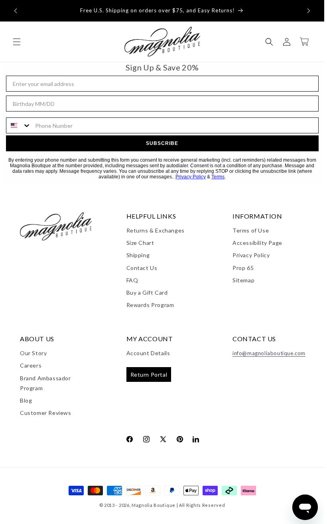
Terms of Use (250, 230)
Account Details (148, 353)
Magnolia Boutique (153, 505)
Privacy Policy (190, 177)
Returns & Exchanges (155, 230)
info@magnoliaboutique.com (268, 353)
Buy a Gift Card (147, 292)
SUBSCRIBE (162, 143)
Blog (26, 400)
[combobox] (18, 125)
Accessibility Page (257, 242)
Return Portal (148, 374)
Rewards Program (150, 304)
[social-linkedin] (195, 439)
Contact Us (142, 267)
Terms (218, 177)
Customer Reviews (45, 412)
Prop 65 (243, 267)
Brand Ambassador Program (45, 383)
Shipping (138, 255)
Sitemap (243, 280)
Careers (30, 365)
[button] (15, 11)
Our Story (33, 353)
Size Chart (140, 242)
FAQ (132, 280)
